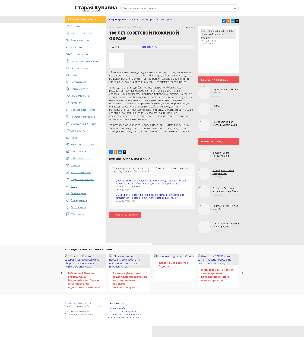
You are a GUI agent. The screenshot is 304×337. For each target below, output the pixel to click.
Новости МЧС (149, 46)
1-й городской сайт (75, 303)
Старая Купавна (118, 19)
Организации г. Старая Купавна (124, 314)
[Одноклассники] (228, 21)
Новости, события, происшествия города (151, 19)
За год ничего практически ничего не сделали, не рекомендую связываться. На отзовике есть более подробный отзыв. (150, 196)
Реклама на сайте (117, 308)
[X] (237, 21)
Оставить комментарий (125, 214)
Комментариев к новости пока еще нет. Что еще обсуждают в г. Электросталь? (150, 170)
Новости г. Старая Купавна (122, 311)
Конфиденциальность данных (123, 317)
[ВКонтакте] (224, 21)
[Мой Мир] (233, 21)
